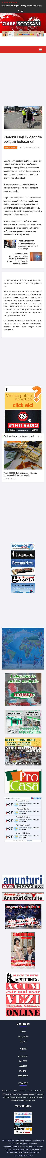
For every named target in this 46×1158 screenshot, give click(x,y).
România (25, 1097)
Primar (4, 1091)
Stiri (19, 1100)
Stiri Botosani (18, 1097)
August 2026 (23, 1056)
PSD (38, 1094)
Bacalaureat (14, 1100)
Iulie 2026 (23, 1061)
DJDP (12, 1097)
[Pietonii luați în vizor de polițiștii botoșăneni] (23, 117)
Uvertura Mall (32, 1097)
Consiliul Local (10, 1091)
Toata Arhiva (23, 1076)
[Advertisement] (23, 78)
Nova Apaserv (32, 1094)
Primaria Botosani (20, 1091)
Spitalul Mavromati (26, 1100)
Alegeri (8, 1097)
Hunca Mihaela (30, 1091)
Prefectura (19, 1094)
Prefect (37, 1091)
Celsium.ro (29, 840)
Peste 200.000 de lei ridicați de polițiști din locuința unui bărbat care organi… (20, 474)
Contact (23, 1041)
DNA (33, 1100)
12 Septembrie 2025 (31, 147)
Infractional (10, 147)
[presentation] (38, 436)
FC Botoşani (40, 1097)
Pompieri (25, 1094)
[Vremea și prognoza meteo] (36, 798)
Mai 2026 (23, 1071)
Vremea (8, 798)
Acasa (23, 1032)
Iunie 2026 (23, 1066)
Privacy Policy (23, 1036)
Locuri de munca (11, 1094)
